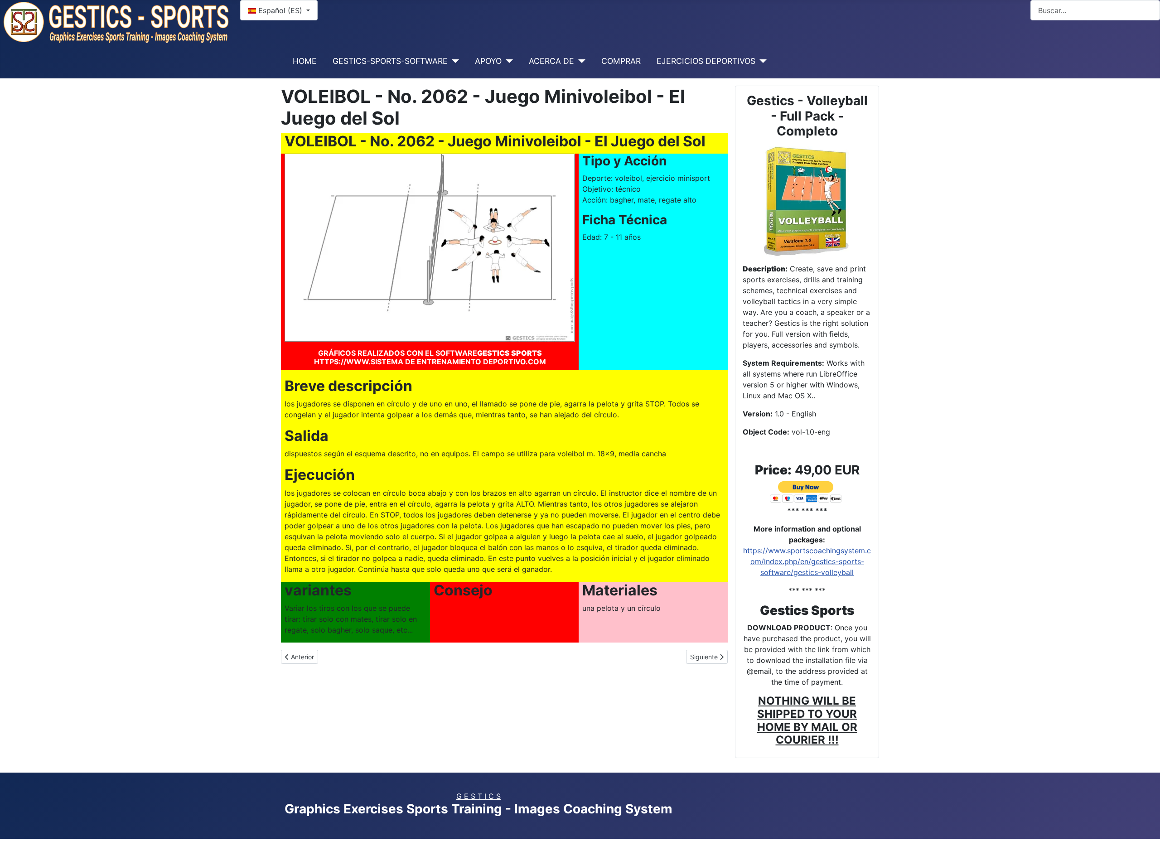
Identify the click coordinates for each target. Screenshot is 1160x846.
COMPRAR (621, 61)
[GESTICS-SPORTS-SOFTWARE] (453, 61)
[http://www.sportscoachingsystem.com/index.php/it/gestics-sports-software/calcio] (807, 200)
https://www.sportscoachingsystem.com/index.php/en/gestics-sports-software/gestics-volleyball (807, 561)
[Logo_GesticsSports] (116, 21)
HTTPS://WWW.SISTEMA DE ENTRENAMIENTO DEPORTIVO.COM (430, 361)
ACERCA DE (551, 61)
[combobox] (1095, 10)
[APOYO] (507, 61)
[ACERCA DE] (579, 61)
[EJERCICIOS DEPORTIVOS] (761, 61)
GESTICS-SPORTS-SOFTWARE (390, 61)
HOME (305, 61)
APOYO (488, 61)
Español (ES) (280, 10)
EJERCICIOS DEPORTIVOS (706, 61)
